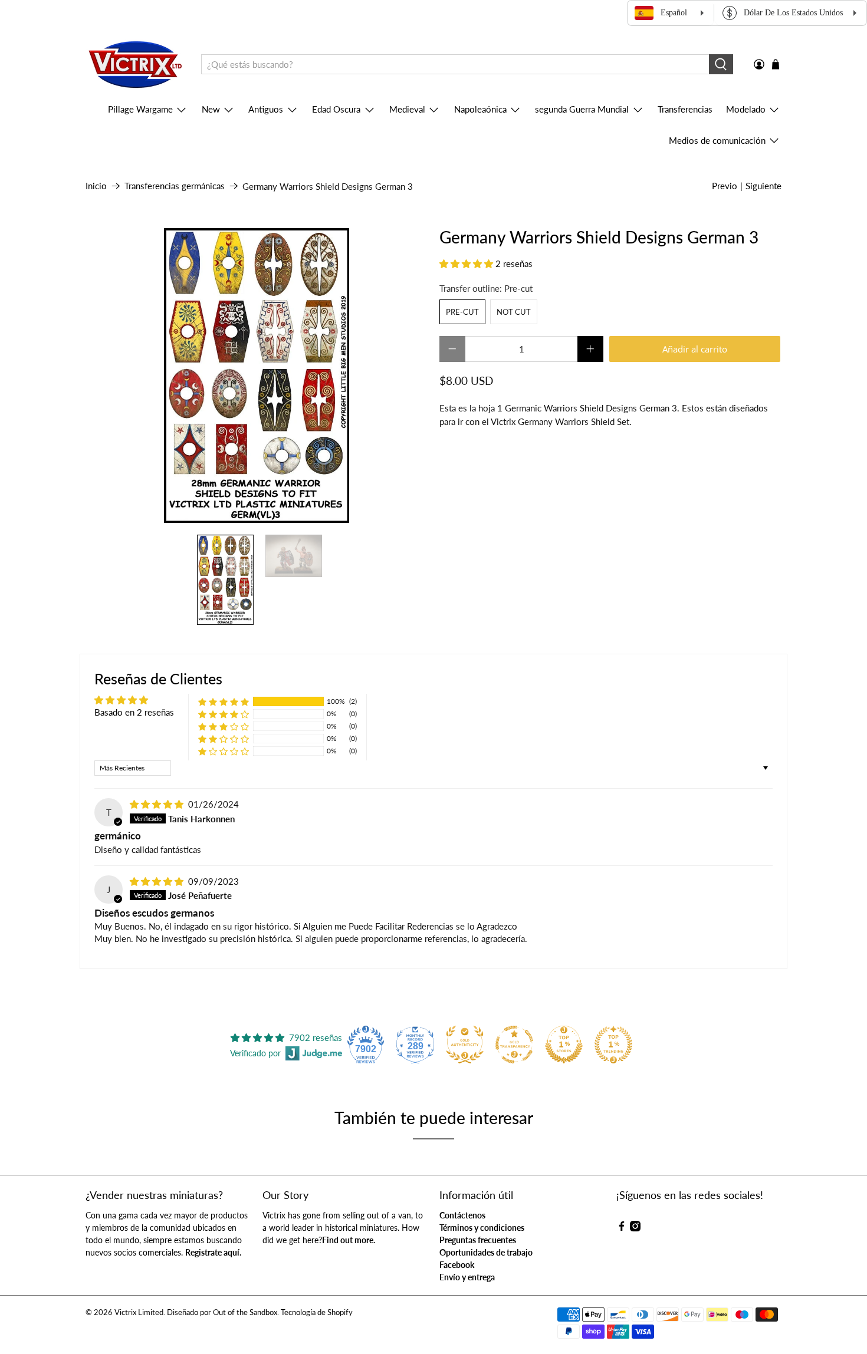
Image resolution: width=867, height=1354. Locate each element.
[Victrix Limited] (134, 64)
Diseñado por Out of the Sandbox (222, 1312)
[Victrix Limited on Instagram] (635, 1228)
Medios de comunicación (717, 140)
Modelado (746, 109)
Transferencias (685, 109)
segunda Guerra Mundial (582, 109)
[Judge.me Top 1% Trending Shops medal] (613, 1044)
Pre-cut (462, 312)
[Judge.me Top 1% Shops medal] (564, 1044)
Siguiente (763, 185)
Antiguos (265, 109)
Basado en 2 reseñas (134, 712)
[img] (156, 804)
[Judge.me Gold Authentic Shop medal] (465, 1044)
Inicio (96, 186)
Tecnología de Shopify (317, 1312)
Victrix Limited (138, 1312)
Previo (724, 185)
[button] (466, 263)
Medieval (407, 109)
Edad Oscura (336, 109)
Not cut (514, 312)
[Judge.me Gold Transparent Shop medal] (514, 1044)
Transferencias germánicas (174, 186)
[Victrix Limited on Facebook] (621, 1228)
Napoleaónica (480, 109)
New (211, 109)
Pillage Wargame (140, 109)
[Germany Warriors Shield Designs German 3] (257, 375)
